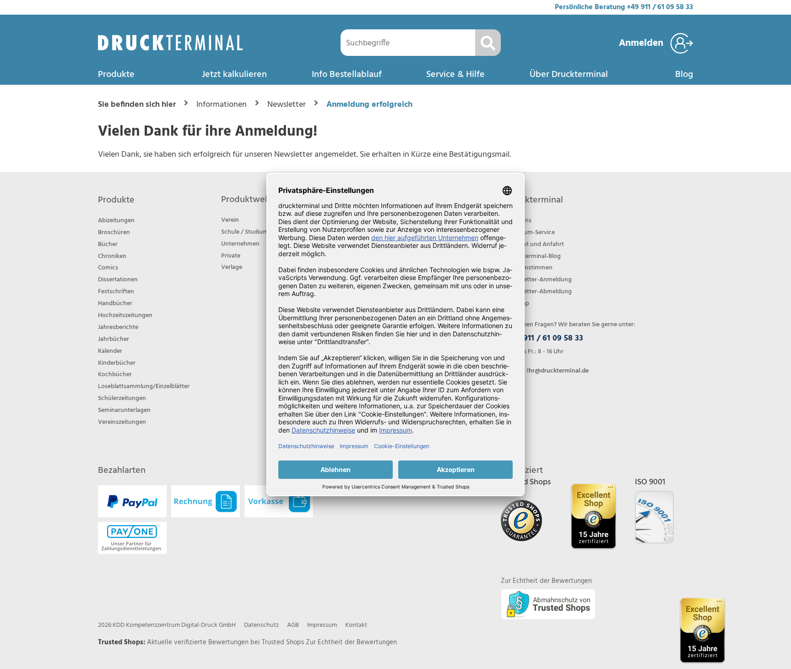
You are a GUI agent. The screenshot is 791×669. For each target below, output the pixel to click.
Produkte (116, 74)
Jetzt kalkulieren (234, 74)
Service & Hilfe (455, 74)
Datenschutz (261, 625)
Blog (684, 74)
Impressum (322, 625)
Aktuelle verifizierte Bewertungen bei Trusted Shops (226, 642)
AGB (293, 625)
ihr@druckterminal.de (558, 371)
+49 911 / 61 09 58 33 (660, 7)
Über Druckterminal (569, 74)
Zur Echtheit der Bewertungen (351, 642)
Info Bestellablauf (347, 74)
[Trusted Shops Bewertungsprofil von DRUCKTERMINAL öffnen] (702, 630)
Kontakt (356, 625)
